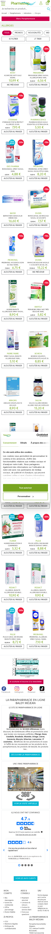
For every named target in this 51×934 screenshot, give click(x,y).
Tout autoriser (25, 488)
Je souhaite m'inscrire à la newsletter (25, 681)
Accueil (4, 13)
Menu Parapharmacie (25, 18)
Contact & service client (26, 908)
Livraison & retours (26, 903)
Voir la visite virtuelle (25, 803)
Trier (38, 39)
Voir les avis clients (25, 878)
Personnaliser (24, 496)
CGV (6, 921)
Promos (19, 33)
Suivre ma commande (9, 903)
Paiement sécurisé (25, 899)
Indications (28, 13)
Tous (6, 33)
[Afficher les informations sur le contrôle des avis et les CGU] (42, 832)
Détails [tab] (23, 443)
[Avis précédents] (4, 850)
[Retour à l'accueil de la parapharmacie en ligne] (23, 3)
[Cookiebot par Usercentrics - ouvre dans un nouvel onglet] (36, 435)
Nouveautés (34, 33)
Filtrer (14, 39)
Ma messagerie (9, 899)
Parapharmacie (15, 13)
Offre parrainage (9, 908)
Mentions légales (11, 924)
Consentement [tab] (9, 443)
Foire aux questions (25, 913)
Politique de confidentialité (10, 927)
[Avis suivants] (47, 850)
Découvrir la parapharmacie (25, 755)
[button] (41, 3)
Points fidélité (10, 912)
